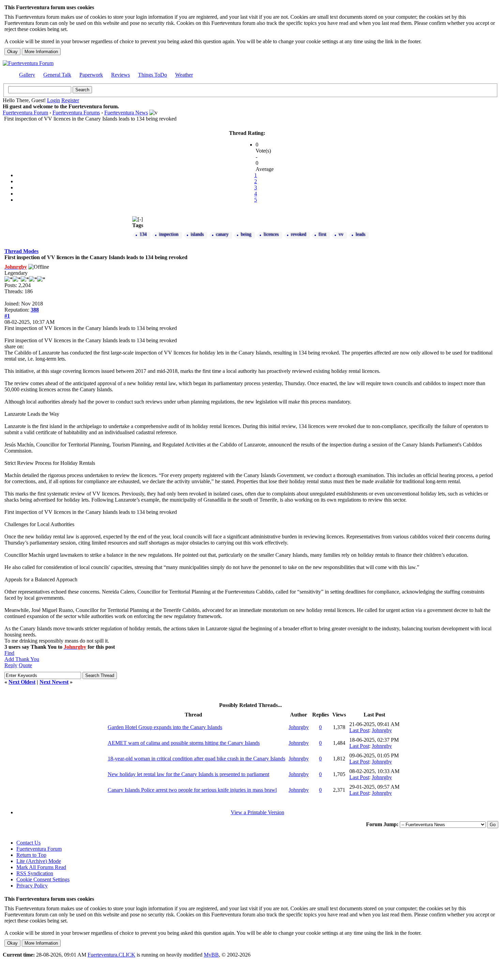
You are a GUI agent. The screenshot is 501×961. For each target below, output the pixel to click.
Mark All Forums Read (41, 867)
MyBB (211, 955)
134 (143, 234)
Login (53, 100)
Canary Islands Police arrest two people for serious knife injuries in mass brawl (192, 790)
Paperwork (91, 75)
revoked (298, 234)
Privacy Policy (32, 885)
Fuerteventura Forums (76, 112)
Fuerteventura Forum (25, 112)
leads (360, 234)
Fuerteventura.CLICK (111, 955)
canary (222, 234)
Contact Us (28, 843)
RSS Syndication (34, 873)
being (246, 234)
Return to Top (31, 855)
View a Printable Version (257, 812)
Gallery (27, 75)
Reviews (120, 75)
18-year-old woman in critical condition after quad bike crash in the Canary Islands (196, 758)
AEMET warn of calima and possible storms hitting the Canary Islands (184, 743)
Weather (184, 75)
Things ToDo (152, 75)
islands (197, 234)
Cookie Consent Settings (43, 879)
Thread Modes (21, 251)
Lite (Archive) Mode (38, 861)
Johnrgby (299, 727)
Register (70, 100)
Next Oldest (22, 682)
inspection (169, 234)
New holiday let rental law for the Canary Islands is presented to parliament (188, 774)
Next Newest (54, 682)
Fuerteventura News (126, 112)
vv (341, 234)
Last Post (359, 730)
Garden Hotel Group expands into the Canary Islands (165, 727)
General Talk (57, 75)
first (323, 234)
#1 (7, 316)
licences (271, 234)
